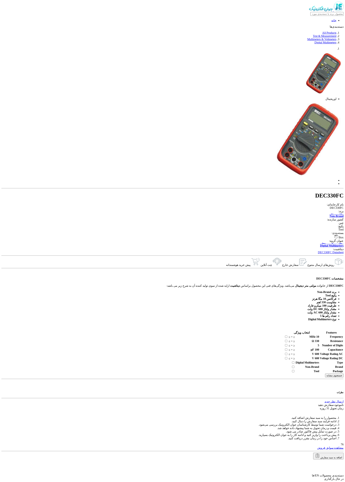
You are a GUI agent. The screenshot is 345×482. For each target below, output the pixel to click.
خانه (333, 20)
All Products (329, 32)
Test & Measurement (324, 36)
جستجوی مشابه (334, 375)
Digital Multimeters (325, 42)
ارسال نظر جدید (334, 401)
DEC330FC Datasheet (331, 252)
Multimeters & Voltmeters (321, 39)
